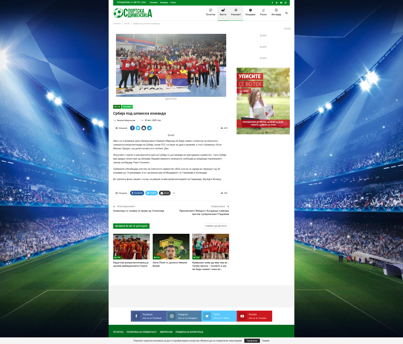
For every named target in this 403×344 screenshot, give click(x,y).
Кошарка (164, 2)
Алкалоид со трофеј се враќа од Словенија (138, 210)
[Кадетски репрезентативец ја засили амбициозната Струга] (131, 246)
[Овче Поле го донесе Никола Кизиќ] (171, 246)
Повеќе (266, 341)
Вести (223, 14)
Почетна (210, 14)
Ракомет (154, 2)
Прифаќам (252, 340)
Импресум (166, 332)
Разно (173, 2)
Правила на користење (189, 332)
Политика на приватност (142, 332)
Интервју (276, 14)
